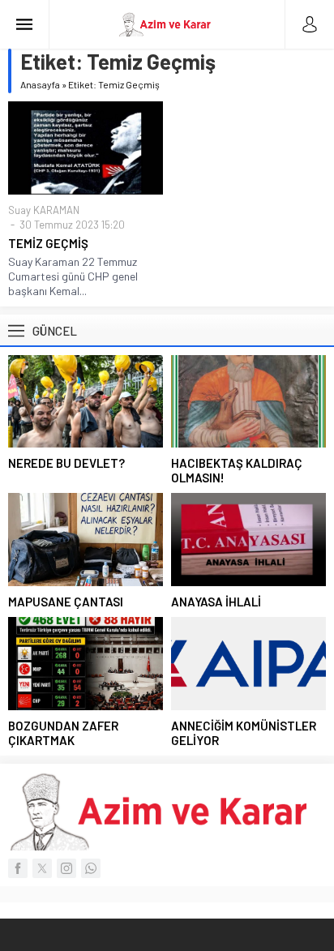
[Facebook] (18, 868)
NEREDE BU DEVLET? (66, 463)
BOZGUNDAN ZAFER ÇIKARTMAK (63, 733)
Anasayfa (40, 84)
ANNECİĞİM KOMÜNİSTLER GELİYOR (243, 733)
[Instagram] (66, 868)
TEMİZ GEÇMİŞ (48, 243)
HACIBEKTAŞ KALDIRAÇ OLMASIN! (236, 470)
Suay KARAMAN (43, 209)
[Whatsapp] (91, 868)
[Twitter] (42, 868)
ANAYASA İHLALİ (216, 601)
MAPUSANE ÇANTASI (65, 601)
